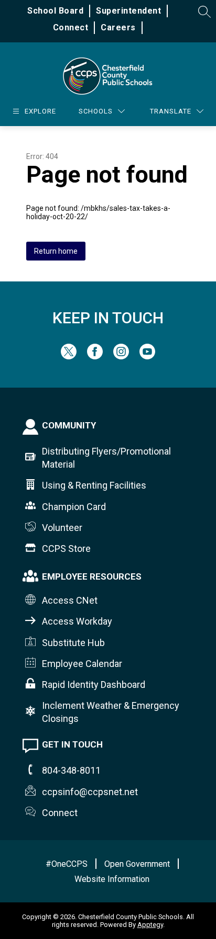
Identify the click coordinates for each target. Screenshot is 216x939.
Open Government (137, 864)
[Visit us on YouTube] (147, 356)
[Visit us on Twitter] (69, 356)
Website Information (111, 879)
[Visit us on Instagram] (121, 356)
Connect (71, 27)
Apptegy (150, 925)
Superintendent (128, 11)
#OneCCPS (67, 864)
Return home (56, 251)
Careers (118, 27)
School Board (55, 11)
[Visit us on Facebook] (95, 356)
